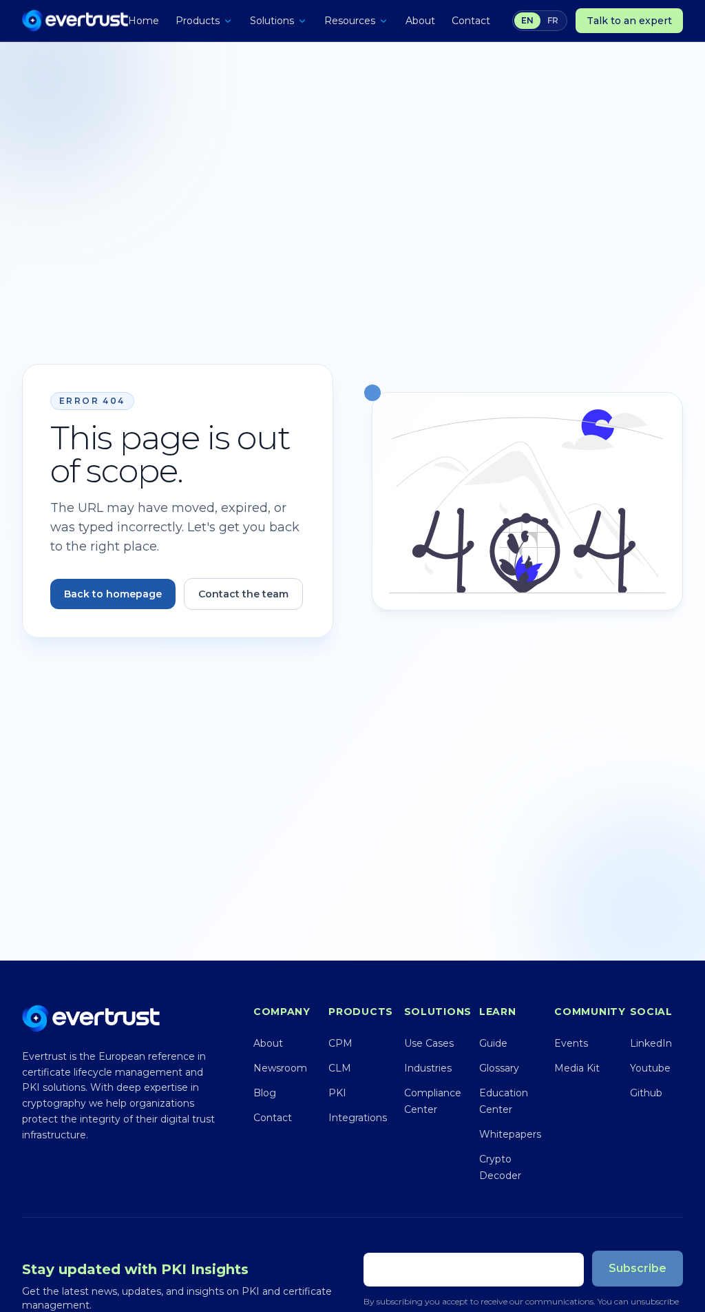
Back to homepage (113, 594)
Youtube (650, 1068)
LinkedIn (651, 1043)
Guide (493, 1043)
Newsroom (280, 1068)
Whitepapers (510, 1134)
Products (198, 20)
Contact (471, 20)
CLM (339, 1068)
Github (646, 1093)
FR (552, 20)
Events (571, 1043)
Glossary (499, 1068)
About (420, 20)
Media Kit (577, 1068)
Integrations (357, 1117)
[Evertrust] (75, 21)
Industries (428, 1068)
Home (143, 20)
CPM (340, 1043)
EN (527, 20)
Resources (349, 20)
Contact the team (243, 594)
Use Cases (429, 1043)
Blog (264, 1093)
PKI (337, 1093)
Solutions (272, 20)
